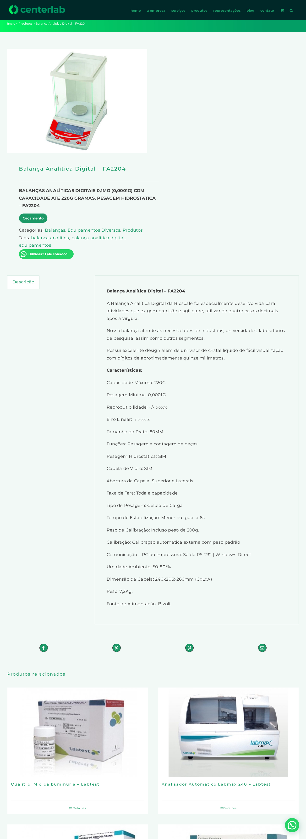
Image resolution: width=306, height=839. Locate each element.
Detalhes (79, 808)
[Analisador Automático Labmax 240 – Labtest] (228, 732)
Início (11, 23)
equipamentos (35, 245)
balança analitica (50, 237)
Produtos (25, 23)
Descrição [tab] (23, 282)
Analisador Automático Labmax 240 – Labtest (216, 784)
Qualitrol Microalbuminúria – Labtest (55, 784)
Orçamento (33, 218)
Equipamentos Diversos (94, 230)
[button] (291, 10)
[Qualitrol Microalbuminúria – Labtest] (77, 732)
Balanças (55, 230)
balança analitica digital (98, 237)
